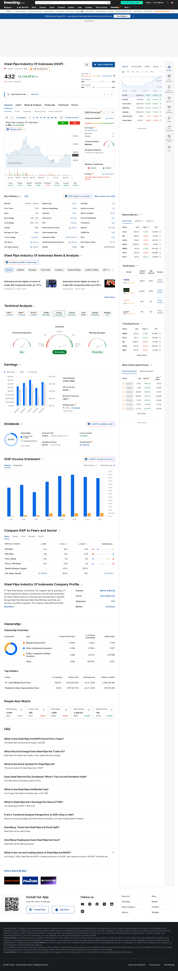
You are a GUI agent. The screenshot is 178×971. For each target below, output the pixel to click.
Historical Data (39, 111)
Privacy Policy (154, 965)
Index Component (55, 111)
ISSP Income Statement (22, 459)
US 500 (125, 99)
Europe (110, 11)
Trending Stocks (130, 323)
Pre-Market (60, 11)
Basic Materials (108, 596)
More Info (35, 94)
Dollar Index (127, 120)
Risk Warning (169, 965)
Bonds (147, 67)
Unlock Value (107, 76)
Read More (9, 606)
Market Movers (130, 214)
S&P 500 (125, 108)
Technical (63, 105)
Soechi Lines (34, 709)
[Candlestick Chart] (6, 117)
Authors (125, 912)
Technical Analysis (18, 306)
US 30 (124, 95)
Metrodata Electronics (104, 709)
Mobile (155, 901)
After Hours (70, 11)
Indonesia (110, 606)
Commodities (136, 67)
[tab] (9, 314)
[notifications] (167, 2)
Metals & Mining (107, 590)
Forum (74, 105)
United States (49, 11)
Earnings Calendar (35, 11)
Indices (125, 67)
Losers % (150, 221)
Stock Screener (101, 7)
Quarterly (18, 465)
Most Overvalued (146, 371)
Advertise (126, 901)
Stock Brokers (101, 11)
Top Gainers (138, 11)
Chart (18, 105)
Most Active (148, 11)
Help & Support (128, 907)
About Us (126, 896)
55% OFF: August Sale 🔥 (131, 3)
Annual (7, 465)
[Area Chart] (11, 117)
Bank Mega (55, 709)
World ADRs (89, 11)
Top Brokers (128, 265)
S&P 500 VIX (127, 116)
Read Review (160, 281)
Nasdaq (125, 112)
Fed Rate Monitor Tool (123, 11)
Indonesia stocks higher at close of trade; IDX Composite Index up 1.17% (22, 283)
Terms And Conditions (136, 965)
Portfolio (155, 907)
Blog (154, 896)
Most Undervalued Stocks (135, 365)
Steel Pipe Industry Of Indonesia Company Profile (41, 584)
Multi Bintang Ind (12, 709)
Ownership (27, 111)
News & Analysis (32, 105)
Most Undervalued (129, 371)
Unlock (44, 573)
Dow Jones (126, 104)
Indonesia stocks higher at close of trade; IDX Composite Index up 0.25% (82, 283)
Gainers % (139, 221)
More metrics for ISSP (105, 196)
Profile (17, 111)
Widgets (155, 912)
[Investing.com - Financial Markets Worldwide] (14, 2)
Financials (50, 105)
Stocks (8, 11)
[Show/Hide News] (61, 117)
